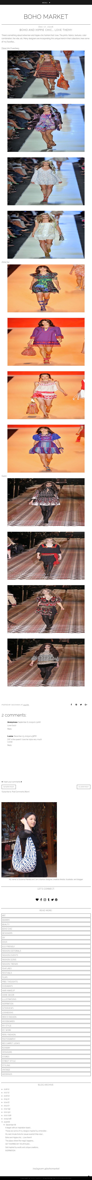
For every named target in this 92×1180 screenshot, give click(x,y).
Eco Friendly (8, 946)
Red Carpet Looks (11, 1043)
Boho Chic (7, 929)
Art (4, 916)
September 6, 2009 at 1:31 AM (29, 722)
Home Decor (8, 995)
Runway (6, 1048)
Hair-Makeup (8, 990)
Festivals (7, 973)
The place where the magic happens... (19, 1141)
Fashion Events (10, 955)
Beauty (6, 924)
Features (7, 968)
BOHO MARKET (46, 16)
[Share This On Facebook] (72, 705)
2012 (6, 1109)
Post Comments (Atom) (20, 792)
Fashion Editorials (11, 951)
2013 (6, 1106)
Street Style (9, 1061)
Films (5, 977)
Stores (5, 1057)
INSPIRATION (10, 1150)
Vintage (6, 1070)
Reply (9, 729)
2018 (6, 1089)
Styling (6, 1065)
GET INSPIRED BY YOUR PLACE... (18, 1144)
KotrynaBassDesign (64, 1178)
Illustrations (9, 999)
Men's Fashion (9, 1017)
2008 (6, 1122)
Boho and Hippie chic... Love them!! (18, 1137)
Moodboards (8, 1021)
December (10, 1125)
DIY (3, 938)
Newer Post (8, 787)
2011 (6, 1112)
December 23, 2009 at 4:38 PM (25, 736)
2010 (6, 1115)
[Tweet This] (81, 705)
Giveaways (7, 986)
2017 (6, 1093)
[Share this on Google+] (86, 705)
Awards (6, 920)
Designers (7, 933)
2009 (6, 1119)
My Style (6, 1026)
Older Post (84, 787)
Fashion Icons (9, 960)
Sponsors (7, 1052)
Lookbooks (7, 1013)
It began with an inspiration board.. (18, 1128)
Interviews (8, 1008)
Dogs (4, 942)
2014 (6, 1102)
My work (6, 1030)
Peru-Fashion (9, 1035)
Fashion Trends (10, 964)
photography (9, 1039)
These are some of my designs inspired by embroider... (26, 1131)
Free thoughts (10, 982)
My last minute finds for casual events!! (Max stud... (24, 1134)
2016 (6, 1096)
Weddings (7, 1074)
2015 (6, 1099)
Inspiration (7, 1004)
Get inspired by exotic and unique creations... (22, 1147)
